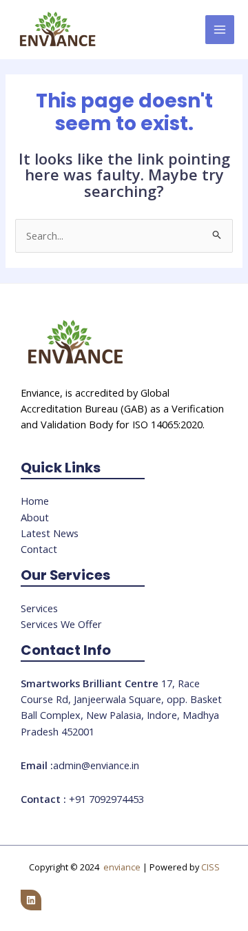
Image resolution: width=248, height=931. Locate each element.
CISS (210, 867)
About (35, 517)
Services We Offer (61, 624)
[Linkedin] (31, 900)
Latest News (50, 533)
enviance (122, 867)
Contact (39, 549)
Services (39, 608)
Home (35, 501)
